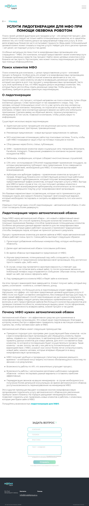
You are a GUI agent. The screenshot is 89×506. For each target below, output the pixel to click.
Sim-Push (7, 491)
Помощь (39, 491)
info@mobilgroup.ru (28, 495)
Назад (13, 21)
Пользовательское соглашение (53, 456)
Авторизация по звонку (11, 492)
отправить (44, 462)
